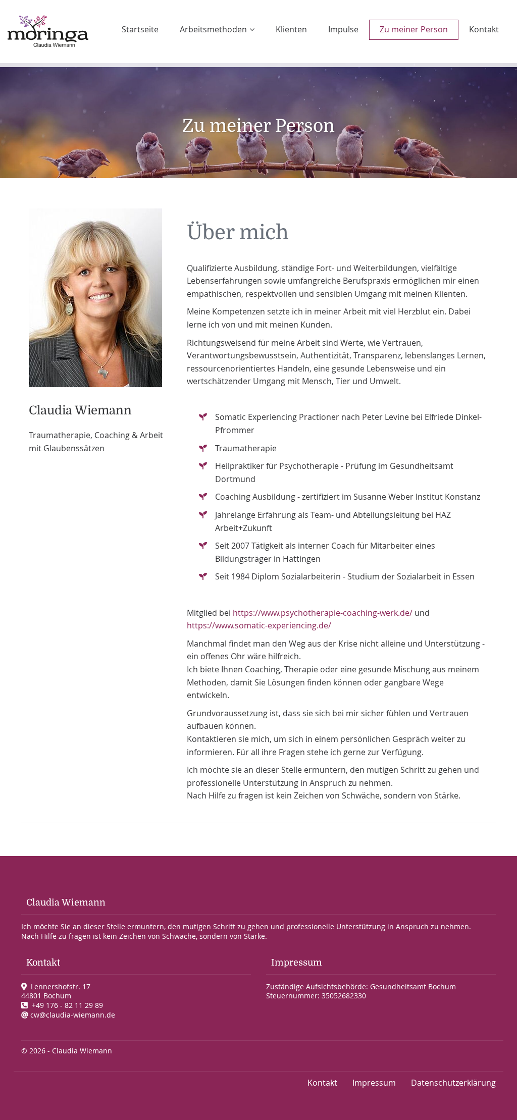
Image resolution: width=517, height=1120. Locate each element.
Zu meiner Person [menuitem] (414, 29)
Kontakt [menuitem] (484, 29)
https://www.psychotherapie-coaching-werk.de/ (322, 612)
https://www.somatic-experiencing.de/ (259, 625)
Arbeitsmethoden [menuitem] (213, 29)
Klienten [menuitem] (291, 29)
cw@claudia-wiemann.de (72, 1015)
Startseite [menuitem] (140, 29)
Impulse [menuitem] (343, 29)
